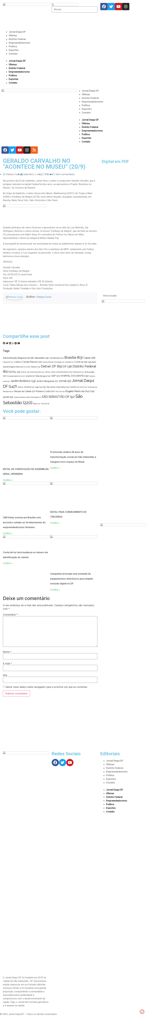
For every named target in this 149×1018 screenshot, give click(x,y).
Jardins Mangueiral (47, 381)
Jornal (65, 380)
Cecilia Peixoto (32, 362)
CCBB (18, 362)
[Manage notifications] (142, 1011)
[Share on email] (19, 343)
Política (13, 46)
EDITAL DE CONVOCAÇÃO (32, 372)
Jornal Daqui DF (17, 31)
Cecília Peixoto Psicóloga (53, 362)
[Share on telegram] (16, 343)
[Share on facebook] (4, 343)
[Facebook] (104, 6)
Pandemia (8, 391)
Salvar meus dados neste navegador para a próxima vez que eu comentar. (47, 687)
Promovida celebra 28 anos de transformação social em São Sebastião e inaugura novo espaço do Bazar (73, 457)
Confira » (8, 480)
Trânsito (45, 403)
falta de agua (43, 376)
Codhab (69, 362)
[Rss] (34, 150)
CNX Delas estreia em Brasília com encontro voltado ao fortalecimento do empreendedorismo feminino (24, 522)
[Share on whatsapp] (13, 343)
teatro (36, 404)
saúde (8, 397)
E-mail (7, 663)
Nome (7, 652)
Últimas (13, 35)
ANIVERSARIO (56, 358)
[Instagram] (125, 6)
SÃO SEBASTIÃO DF (58, 396)
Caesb (89, 357)
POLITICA (60, 391)
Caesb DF (8, 362)
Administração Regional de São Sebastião (26, 358)
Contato (13, 53)
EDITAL (14, 372)
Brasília (73, 357)
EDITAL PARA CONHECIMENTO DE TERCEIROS (64, 372)
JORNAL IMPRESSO (25, 387)
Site (5, 675)
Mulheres (92, 387)
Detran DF (51, 366)
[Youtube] (118, 6)
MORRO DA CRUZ (78, 387)
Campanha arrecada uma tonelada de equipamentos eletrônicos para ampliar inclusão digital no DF (71, 578)
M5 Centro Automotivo (57, 387)
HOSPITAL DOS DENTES (75, 376)
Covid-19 (80, 362)
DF (67, 366)
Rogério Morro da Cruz (79, 391)
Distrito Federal (17, 39)
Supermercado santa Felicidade (27, 397)
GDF (55, 376)
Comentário (10, 614)
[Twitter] (111, 6)
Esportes (14, 50)
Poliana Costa (43, 297)
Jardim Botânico (23, 380)
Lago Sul (40, 387)
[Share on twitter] (7, 343)
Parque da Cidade (24, 391)
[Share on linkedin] (10, 343)
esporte (30, 376)
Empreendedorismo (19, 42)
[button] (74, 57)
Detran (35, 367)
